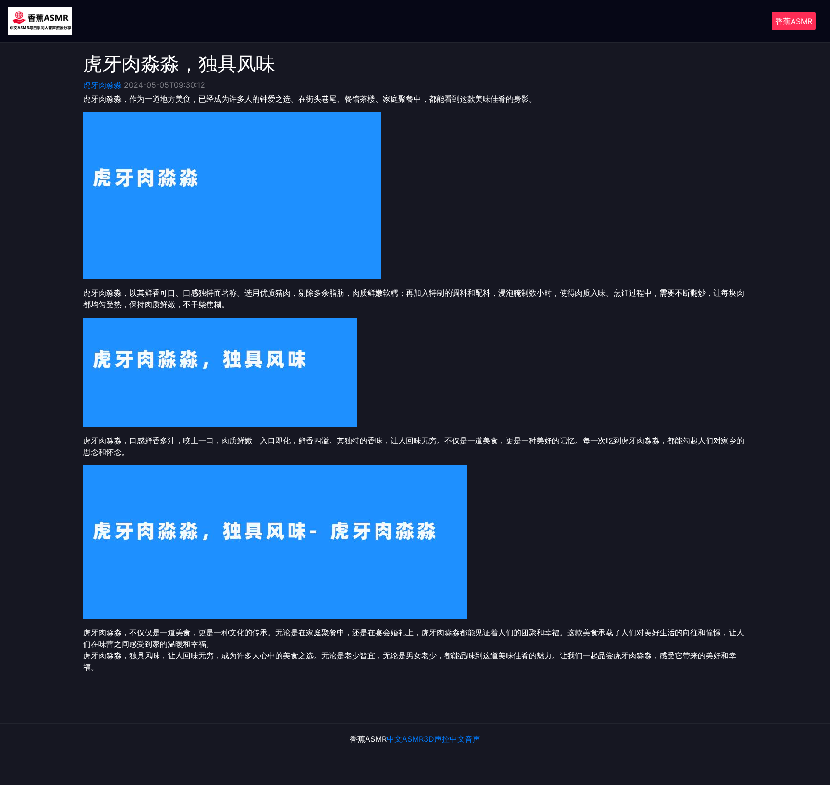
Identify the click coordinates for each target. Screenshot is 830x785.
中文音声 (465, 739)
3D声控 (437, 739)
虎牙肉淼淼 (102, 85)
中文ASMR (405, 739)
